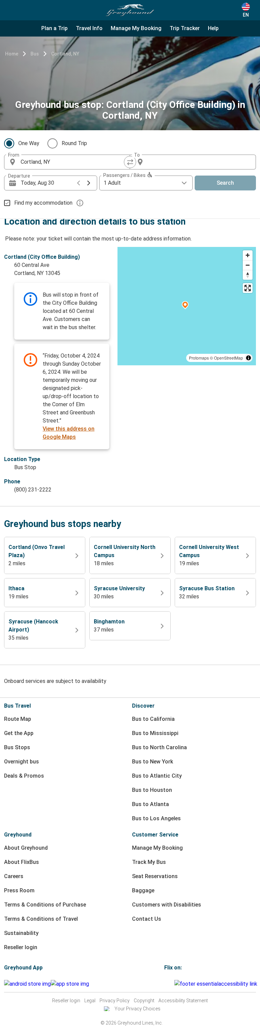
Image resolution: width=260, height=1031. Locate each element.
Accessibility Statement (183, 1000)
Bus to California (153, 719)
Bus (34, 53)
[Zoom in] (248, 255)
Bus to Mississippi (155, 733)
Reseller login (20, 947)
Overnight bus (21, 761)
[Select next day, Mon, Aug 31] (89, 183)
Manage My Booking (157, 848)
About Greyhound (26, 848)
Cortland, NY (65, 53)
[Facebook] (165, 984)
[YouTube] (169, 984)
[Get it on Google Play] (27, 984)
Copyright (144, 1000)
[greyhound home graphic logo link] (130, 10)
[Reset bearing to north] (248, 275)
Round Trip (74, 143)
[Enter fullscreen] (248, 288)
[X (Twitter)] (173, 984)
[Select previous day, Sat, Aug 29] (78, 183)
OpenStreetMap (228, 358)
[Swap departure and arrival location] (130, 162)
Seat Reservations (155, 876)
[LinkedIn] (171, 984)
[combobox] (73, 162)
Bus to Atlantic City (157, 776)
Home (11, 53)
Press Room (19, 890)
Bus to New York (152, 761)
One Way (28, 143)
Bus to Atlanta (150, 804)
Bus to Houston (152, 790)
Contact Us (146, 919)
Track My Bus (149, 862)
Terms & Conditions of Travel (41, 919)
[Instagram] (167, 984)
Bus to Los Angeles (156, 818)
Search (225, 183)
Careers (13, 876)
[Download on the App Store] (70, 984)
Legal (89, 1000)
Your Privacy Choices (137, 1008)
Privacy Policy (115, 1000)
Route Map (17, 719)
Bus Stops (17, 747)
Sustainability (21, 933)
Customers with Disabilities (166, 904)
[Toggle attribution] (248, 358)
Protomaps (199, 358)
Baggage (143, 890)
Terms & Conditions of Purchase (45, 904)
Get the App (19, 733)
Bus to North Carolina (159, 747)
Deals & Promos (24, 776)
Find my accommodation (43, 203)
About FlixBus (21, 862)
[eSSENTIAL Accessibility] (217, 984)
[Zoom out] (248, 265)
